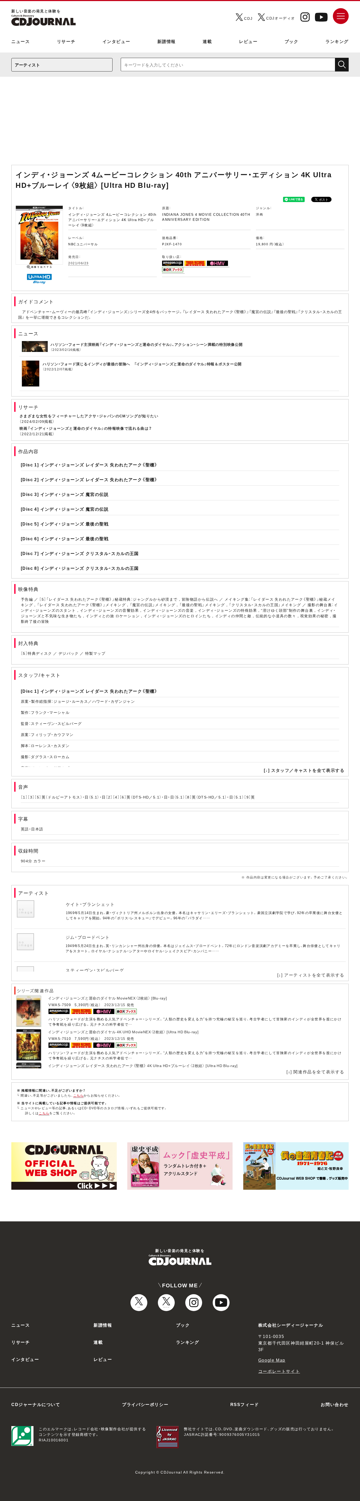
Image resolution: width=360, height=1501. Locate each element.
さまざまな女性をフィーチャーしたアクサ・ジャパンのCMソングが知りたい (89, 415)
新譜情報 (166, 41)
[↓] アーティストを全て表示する (310, 975)
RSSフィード (244, 1404)
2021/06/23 (78, 263)
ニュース (20, 41)
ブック (292, 41)
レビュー (248, 41)
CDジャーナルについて (35, 1404)
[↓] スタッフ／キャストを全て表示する (304, 770)
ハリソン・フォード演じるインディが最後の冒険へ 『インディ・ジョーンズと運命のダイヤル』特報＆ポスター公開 (142, 363)
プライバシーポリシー (145, 1404)
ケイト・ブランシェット (90, 904)
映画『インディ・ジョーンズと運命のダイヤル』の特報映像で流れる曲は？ (86, 428)
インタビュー (116, 41)
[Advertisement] (180, 123)
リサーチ (66, 41)
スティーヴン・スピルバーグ (95, 970)
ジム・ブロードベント (88, 937)
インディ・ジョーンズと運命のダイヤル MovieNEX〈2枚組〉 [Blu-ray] (107, 998)
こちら (78, 1095)
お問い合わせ (335, 1404)
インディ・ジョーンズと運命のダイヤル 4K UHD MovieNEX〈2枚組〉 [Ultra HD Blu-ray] (123, 1031)
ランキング (337, 41)
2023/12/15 (114, 1004)
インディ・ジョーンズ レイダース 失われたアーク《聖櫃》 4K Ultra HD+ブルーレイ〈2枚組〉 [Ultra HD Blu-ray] (143, 1065)
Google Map (271, 1360)
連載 (207, 41)
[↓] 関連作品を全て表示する (315, 1071)
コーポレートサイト (279, 1371)
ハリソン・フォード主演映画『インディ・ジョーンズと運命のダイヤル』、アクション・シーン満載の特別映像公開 (146, 344)
